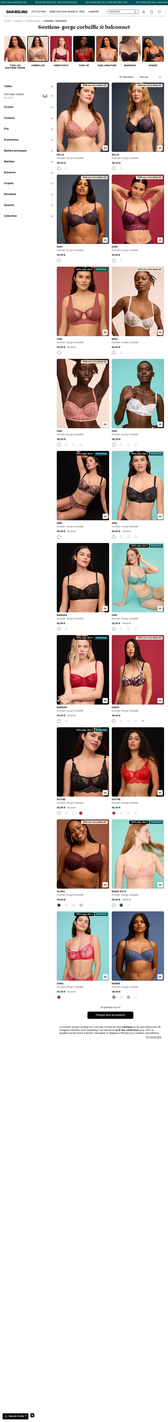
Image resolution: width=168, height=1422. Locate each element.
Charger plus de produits (110, 1015)
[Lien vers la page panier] (152, 12)
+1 (143, 721)
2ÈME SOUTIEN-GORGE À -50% (67, 12)
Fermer (32, 1415)
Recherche (114, 12)
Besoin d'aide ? (17, 1416)
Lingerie (93, 12)
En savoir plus (153, 1037)
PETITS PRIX (39, 12)
